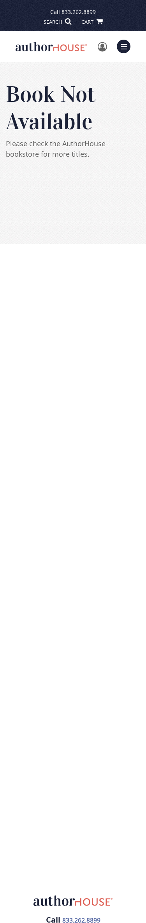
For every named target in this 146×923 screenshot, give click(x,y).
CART (88, 21)
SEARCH (53, 21)
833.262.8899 (79, 12)
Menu (126, 45)
